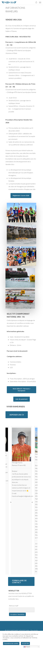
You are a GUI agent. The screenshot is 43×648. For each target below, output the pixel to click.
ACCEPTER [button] (25, 643)
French (28, 647)
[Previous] (11, 502)
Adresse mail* (13, 606)
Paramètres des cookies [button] (11, 643)
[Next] (32, 502)
